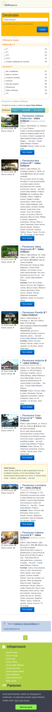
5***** (8, 58)
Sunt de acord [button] (26, 707)
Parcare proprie (12, 84)
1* (7, 49)
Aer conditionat (12, 71)
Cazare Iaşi (10, 659)
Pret (15, 110)
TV (7, 93)
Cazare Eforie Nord (14, 678)
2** (7, 52)
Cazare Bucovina (13, 668)
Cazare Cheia (11, 662)
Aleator (25, 110)
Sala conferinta (12, 90)
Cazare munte (11, 652)
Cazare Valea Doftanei (28, 192)
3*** (7, 55)
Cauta (42, 29)
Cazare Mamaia (12, 674)
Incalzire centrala (13, 78)
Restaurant (10, 87)
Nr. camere (38, 110)
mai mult (31, 141)
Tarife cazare (11, 681)
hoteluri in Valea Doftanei (25, 624)
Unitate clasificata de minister (17, 62)
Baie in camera (12, 74)
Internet (9, 81)
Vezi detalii (27, 152)
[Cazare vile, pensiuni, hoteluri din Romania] (9, 3)
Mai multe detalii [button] (22, 700)
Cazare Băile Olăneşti (15, 665)
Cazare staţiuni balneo (15, 671)
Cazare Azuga (11, 655)
